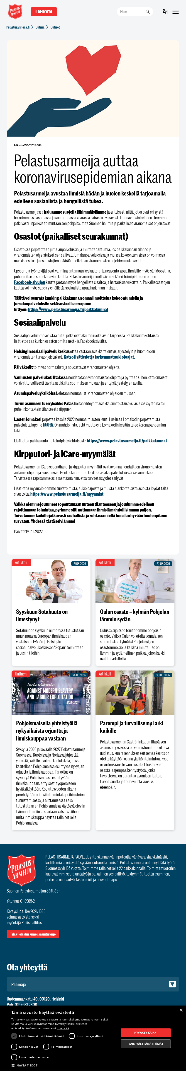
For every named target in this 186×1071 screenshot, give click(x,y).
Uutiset (55, 27)
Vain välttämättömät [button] (146, 1044)
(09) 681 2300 (26, 1004)
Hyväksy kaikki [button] (146, 1033)
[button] (63, 1065)
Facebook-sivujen (29, 282)
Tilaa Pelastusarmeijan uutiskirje (33, 934)
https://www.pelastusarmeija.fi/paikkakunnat (68, 309)
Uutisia (40, 27)
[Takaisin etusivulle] (17, 27)
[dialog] (93, 1038)
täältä (48, 424)
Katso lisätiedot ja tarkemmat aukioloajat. (99, 356)
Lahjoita (43, 11)
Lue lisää (63, 1028)
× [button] (181, 1010)
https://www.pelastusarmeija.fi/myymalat (66, 494)
